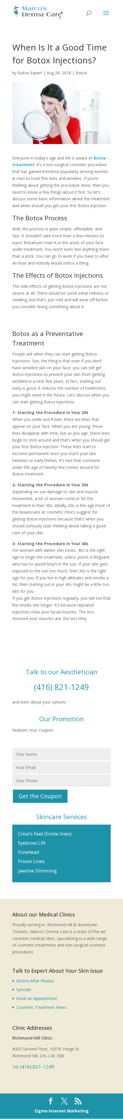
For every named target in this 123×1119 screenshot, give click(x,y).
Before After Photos (35, 981)
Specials (23, 989)
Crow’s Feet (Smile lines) (45, 833)
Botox (81, 72)
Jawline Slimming (37, 870)
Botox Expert (30, 72)
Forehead (28, 852)
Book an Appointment (36, 998)
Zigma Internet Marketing (61, 1111)
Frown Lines (31, 861)
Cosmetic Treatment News (41, 1007)
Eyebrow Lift (31, 843)
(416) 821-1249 (61, 686)
